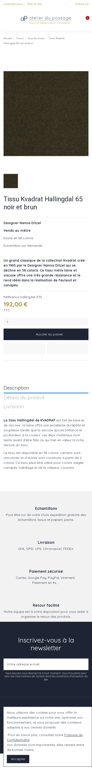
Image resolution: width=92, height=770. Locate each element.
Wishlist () (81, 4)
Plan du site (34, 4)
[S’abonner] (83, 664)
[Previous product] (82, 40)
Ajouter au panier (49, 334)
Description (16, 388)
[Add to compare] (67, 348)
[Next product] (86, 40)
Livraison (14, 406)
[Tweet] (11, 366)
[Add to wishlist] (24, 348)
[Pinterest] (17, 366)
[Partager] (5, 366)
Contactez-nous (13, 4)
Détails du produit (24, 397)
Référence (11, 297)
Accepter (18, 759)
